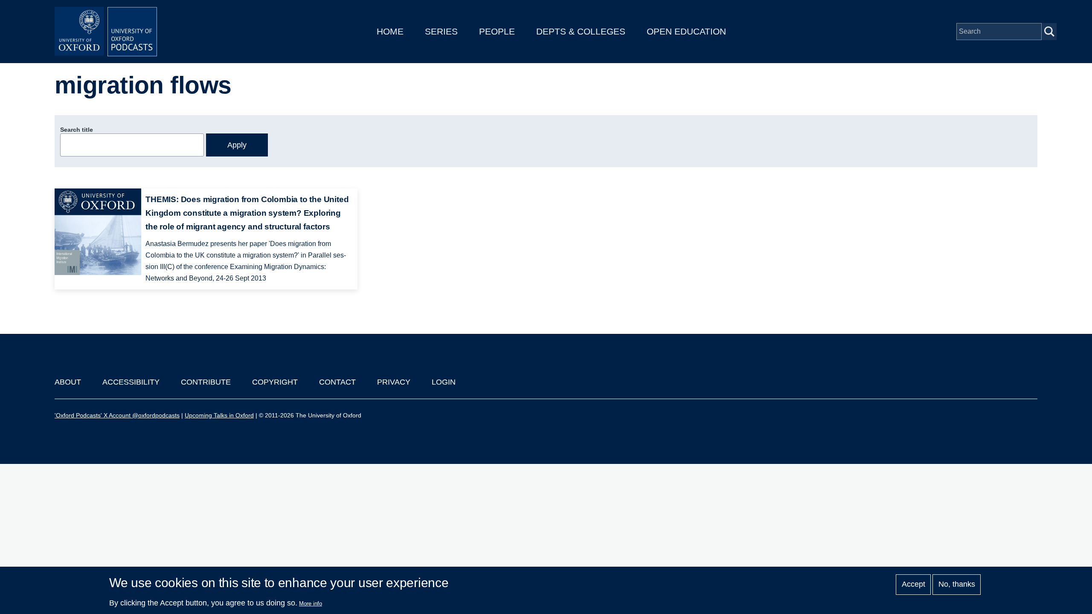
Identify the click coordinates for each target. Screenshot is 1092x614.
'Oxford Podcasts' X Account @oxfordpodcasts (117, 415)
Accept (913, 584)
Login (444, 382)
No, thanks (956, 584)
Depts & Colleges (580, 31)
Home (390, 31)
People (497, 31)
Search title (76, 129)
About (68, 382)
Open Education (686, 31)
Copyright (275, 382)
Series (441, 31)
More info (310, 603)
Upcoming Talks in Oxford (219, 415)
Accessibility (131, 382)
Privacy (393, 382)
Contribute (206, 382)
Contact (337, 382)
